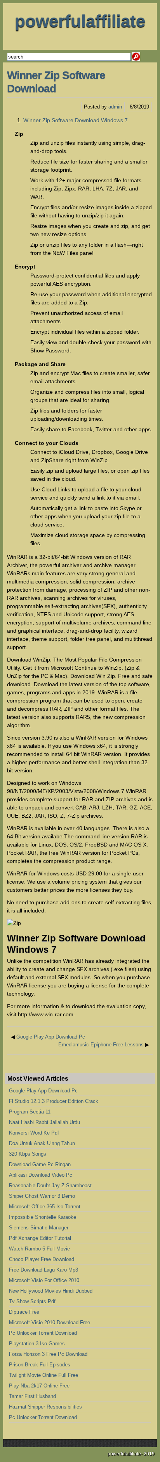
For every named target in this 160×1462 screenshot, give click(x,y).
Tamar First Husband (32, 1396)
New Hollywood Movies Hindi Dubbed (50, 1291)
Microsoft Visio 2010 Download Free (49, 1322)
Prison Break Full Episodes (39, 1365)
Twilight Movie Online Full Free (43, 1375)
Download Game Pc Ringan (40, 1164)
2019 (149, 1454)
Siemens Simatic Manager (38, 1228)
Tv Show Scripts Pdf (32, 1301)
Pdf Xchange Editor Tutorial (40, 1238)
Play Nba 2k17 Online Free (39, 1386)
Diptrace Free (24, 1312)
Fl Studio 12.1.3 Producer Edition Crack (53, 1101)
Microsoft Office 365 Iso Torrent (44, 1206)
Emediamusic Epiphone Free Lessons (101, 1045)
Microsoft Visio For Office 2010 (44, 1280)
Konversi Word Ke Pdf (34, 1133)
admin (115, 107)
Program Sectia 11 (29, 1112)
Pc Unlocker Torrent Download (43, 1333)
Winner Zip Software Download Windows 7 (75, 120)
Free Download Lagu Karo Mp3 (43, 1270)
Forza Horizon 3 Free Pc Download (48, 1354)
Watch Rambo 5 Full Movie (39, 1249)
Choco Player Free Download (41, 1259)
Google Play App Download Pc (50, 1037)
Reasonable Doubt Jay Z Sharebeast (50, 1185)
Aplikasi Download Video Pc (40, 1175)
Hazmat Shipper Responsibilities (45, 1407)
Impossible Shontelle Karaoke (42, 1217)
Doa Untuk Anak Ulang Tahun (42, 1143)
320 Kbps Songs (27, 1154)
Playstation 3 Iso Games (37, 1343)
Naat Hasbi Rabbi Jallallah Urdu (44, 1122)
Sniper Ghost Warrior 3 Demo (42, 1196)
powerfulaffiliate (80, 20)
